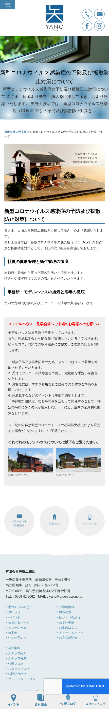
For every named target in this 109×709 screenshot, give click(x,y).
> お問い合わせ (16, 674)
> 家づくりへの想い (19, 607)
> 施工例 (11, 633)
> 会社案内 (13, 648)
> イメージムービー (70, 633)
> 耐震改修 (64, 612)
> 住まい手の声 (16, 638)
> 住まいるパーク (17, 622)
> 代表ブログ (14, 663)
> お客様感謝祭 (67, 638)
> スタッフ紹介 (16, 653)
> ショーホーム (16, 627)
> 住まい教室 (65, 622)
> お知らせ (13, 612)
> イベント (13, 617)
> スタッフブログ (17, 669)
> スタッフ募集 (16, 658)
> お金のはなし (67, 627)
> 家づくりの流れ (68, 617)
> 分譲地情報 (65, 607)
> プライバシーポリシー (22, 679)
